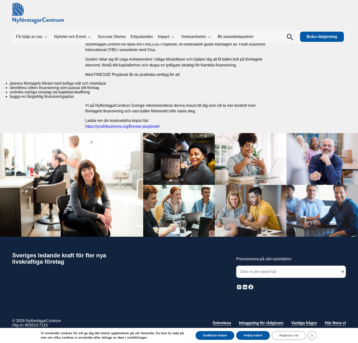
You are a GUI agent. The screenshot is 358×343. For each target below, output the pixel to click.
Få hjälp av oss (29, 37)
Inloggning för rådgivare (261, 323)
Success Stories (112, 37)
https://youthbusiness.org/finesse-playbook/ (122, 126)
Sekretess (222, 323)
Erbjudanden (142, 37)
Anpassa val (288, 335)
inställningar (137, 337)
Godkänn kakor (215, 335)
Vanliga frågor (304, 323)
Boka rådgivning (322, 37)
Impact (163, 37)
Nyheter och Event (70, 37)
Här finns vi (335, 323)
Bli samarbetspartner (236, 37)
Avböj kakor (253, 335)
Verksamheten (193, 37)
